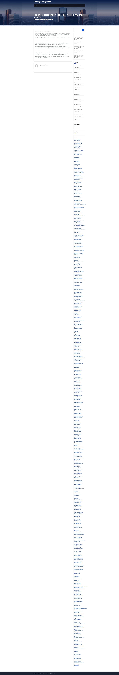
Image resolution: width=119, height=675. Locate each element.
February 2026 (76, 74)
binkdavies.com (76, 375)
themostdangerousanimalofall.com (80, 357)
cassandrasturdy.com (77, 342)
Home (35, 5)
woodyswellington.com (78, 598)
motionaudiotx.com (77, 654)
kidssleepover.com (77, 164)
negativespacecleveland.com (79, 446)
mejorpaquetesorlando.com (78, 278)
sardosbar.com (76, 258)
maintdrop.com (76, 190)
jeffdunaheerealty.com (78, 537)
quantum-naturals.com (78, 615)
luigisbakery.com (77, 573)
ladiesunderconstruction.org (78, 219)
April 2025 (76, 96)
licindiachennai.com (77, 144)
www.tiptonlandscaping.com (79, 567)
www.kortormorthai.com (78, 544)
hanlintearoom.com (77, 633)
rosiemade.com (76, 272)
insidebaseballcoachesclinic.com (79, 623)
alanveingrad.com (77, 435)
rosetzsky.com (76, 392)
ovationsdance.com (77, 310)
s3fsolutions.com (77, 232)
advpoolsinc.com (77, 478)
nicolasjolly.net (76, 384)
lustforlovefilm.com (77, 382)
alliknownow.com (77, 360)
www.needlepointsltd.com (78, 558)
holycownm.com (77, 462)
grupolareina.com (77, 214)
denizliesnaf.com (77, 487)
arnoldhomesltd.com (77, 242)
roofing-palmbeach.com (78, 239)
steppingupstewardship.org (78, 569)
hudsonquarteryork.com (78, 602)
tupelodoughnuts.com (78, 274)
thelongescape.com (77, 427)
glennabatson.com (77, 367)
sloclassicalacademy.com (78, 364)
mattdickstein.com (77, 519)
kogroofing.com (77, 194)
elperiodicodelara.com (78, 141)
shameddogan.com (77, 509)
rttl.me (75, 655)
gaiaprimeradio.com (77, 423)
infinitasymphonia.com (78, 385)
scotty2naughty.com (77, 398)
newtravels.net (76, 165)
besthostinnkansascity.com (78, 659)
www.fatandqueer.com (78, 545)
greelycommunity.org (77, 389)
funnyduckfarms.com (77, 634)
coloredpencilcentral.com (78, 243)
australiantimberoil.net (78, 222)
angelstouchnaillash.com (78, 282)
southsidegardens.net (77, 591)
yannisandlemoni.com (78, 265)
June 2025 (76, 92)
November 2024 (77, 109)
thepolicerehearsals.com (78, 359)
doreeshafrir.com (77, 399)
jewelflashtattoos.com (77, 182)
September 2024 (77, 114)
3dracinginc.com (77, 354)
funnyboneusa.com (77, 455)
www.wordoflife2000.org (78, 253)
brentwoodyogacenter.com (78, 566)
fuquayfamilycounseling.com (79, 645)
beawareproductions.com (78, 402)
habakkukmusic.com (77, 523)
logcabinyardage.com (77, 515)
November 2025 (77, 82)
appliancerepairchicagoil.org (79, 172)
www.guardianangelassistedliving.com (80, 608)
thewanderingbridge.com (78, 410)
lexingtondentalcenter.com (78, 296)
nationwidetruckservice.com (78, 463)
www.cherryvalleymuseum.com (79, 215)
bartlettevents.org (77, 211)
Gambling (36, 19)
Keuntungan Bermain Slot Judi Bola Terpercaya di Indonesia (78, 56)
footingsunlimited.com (78, 551)
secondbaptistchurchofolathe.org (79, 648)
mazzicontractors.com (77, 594)
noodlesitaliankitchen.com (78, 178)
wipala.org (76, 331)
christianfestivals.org (77, 431)
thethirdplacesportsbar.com (78, 595)
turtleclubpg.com (77, 464)
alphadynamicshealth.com (78, 630)
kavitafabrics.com (77, 459)
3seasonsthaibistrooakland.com (79, 320)
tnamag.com (76, 498)
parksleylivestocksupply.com (79, 327)
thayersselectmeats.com (78, 501)
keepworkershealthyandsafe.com (79, 176)
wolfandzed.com (77, 576)
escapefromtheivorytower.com (79, 235)
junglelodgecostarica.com (78, 430)
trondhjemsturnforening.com (79, 609)
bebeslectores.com (77, 221)
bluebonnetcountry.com (78, 186)
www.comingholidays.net (78, 350)
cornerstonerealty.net (77, 584)
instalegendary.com (77, 175)
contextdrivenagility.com (78, 403)
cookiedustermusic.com (78, 456)
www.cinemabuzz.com (78, 579)
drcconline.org (76, 474)
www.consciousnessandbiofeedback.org (80, 586)
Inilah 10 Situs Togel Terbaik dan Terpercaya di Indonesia (79, 47)
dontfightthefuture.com (78, 240)
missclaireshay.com (77, 139)
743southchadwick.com (78, 236)
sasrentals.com (76, 288)
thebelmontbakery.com (78, 168)
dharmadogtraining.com (78, 652)
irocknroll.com (76, 251)
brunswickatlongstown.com (78, 416)
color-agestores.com (77, 329)
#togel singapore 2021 (48, 19)
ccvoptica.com (76, 570)
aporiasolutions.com (77, 502)
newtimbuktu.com (77, 158)
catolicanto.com (76, 314)
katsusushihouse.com (77, 388)
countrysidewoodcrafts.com (78, 171)
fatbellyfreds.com (77, 599)
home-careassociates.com (78, 324)
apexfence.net (76, 665)
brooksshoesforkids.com (78, 499)
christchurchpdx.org (77, 377)
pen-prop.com (76, 530)
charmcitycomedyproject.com (79, 400)
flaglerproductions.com (78, 370)
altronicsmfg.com (77, 160)
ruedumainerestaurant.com (78, 391)
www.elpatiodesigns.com (78, 601)
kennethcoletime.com (77, 413)
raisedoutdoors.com (77, 247)
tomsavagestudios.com (78, 304)
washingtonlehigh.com (42, 2)
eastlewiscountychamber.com (79, 361)
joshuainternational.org (78, 527)
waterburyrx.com (77, 477)
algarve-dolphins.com (77, 434)
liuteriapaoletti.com (77, 448)
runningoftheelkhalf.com (78, 535)
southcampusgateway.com (78, 201)
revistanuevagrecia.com (78, 395)
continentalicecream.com (78, 373)
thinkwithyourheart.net (78, 249)
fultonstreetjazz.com (77, 210)
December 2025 (77, 79)
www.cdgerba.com (77, 605)
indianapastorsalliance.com (78, 481)
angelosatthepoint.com (78, 480)
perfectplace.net (77, 318)
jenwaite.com (76, 636)
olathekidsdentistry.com (78, 275)
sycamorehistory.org (77, 583)
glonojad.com (76, 393)
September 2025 (77, 87)
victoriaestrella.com (77, 467)
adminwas (45, 65)
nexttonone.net (76, 524)
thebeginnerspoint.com (78, 349)
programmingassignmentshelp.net (80, 162)
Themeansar (53, 673)
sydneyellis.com (77, 297)
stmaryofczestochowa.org (78, 407)
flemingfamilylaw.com (78, 641)
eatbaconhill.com (77, 161)
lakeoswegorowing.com (78, 644)
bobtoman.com (76, 192)
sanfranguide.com (77, 352)
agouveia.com (76, 647)
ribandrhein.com (77, 311)
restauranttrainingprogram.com (79, 300)
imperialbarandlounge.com (78, 246)
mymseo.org (76, 650)
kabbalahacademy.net (77, 283)
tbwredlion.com (76, 612)
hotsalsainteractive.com (78, 148)
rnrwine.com (76, 643)
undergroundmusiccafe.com (78, 662)
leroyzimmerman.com (78, 638)
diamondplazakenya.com (78, 611)
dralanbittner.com (77, 264)
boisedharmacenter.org (78, 328)
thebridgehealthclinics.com (78, 506)
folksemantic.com (77, 257)
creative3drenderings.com (78, 512)
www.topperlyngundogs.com (79, 534)
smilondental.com (77, 285)
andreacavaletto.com (77, 325)
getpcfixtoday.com (77, 183)
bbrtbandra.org (76, 185)
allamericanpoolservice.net (78, 302)
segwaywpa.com (77, 503)
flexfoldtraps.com (77, 541)
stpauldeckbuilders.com (78, 549)
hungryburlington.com (78, 414)
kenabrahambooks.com (78, 378)
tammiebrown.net (77, 424)
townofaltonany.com (77, 444)
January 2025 (76, 104)
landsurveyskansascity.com (78, 548)
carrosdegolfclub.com (77, 228)
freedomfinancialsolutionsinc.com (79, 540)
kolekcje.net (76, 313)
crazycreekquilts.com (77, 374)
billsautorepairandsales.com (78, 613)
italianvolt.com (76, 260)
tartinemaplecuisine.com (78, 417)
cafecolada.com (76, 346)
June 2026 (76, 69)
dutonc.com (76, 425)
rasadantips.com (77, 157)
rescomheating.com (77, 657)
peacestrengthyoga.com (78, 538)
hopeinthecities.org (77, 338)
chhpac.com (76, 651)
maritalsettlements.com (78, 439)
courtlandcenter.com (77, 470)
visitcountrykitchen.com (78, 432)
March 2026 (76, 72)
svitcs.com (76, 491)
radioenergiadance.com (78, 197)
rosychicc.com (76, 334)
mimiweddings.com (77, 658)
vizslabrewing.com (77, 263)
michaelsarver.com (77, 290)
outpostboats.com (77, 335)
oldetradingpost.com (77, 218)
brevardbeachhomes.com (78, 233)
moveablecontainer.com (78, 212)
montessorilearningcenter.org (79, 616)
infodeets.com (76, 147)
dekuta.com (76, 577)
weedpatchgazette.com (78, 267)
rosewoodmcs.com (77, 581)
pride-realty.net (76, 629)
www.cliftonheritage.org (78, 562)
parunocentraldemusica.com (79, 606)
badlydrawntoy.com (77, 520)
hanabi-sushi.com (77, 574)
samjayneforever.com (77, 619)
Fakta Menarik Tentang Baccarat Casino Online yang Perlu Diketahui (78, 51)
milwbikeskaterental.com (78, 441)
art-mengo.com (76, 421)
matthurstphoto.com (77, 620)
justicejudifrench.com (77, 409)
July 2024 (76, 119)
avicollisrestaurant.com (78, 473)
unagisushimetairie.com (78, 180)
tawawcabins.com (77, 256)
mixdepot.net (76, 580)
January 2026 (76, 77)
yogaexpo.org (76, 322)
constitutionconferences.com (79, 488)
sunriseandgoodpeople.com (78, 449)
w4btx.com (76, 281)
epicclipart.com (76, 187)
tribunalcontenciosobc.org (78, 363)
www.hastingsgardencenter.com (79, 588)
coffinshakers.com (77, 406)
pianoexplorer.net (77, 590)
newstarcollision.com (77, 286)
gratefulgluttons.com (77, 339)
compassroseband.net (77, 494)
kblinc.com (76, 268)
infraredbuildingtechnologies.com (79, 225)
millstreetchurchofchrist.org (78, 626)
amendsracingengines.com (78, 542)
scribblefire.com (77, 321)
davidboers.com (77, 516)
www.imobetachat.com (78, 517)
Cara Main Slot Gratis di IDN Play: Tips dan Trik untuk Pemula (79, 38)
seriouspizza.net (77, 492)
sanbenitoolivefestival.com (78, 343)
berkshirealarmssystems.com (79, 261)
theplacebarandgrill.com (78, 476)
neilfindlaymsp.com (77, 471)
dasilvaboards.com (77, 366)
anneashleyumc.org (77, 547)
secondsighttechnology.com (78, 289)
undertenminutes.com (78, 154)
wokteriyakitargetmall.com (78, 295)
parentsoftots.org (77, 510)
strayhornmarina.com (77, 368)
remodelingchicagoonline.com (79, 565)
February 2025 (76, 101)
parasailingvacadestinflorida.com (79, 627)
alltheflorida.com (77, 622)
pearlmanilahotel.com (77, 189)
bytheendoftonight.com (78, 336)
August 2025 (76, 89)
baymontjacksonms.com (78, 442)
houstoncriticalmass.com (78, 356)
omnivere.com (76, 155)
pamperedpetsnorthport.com (79, 271)
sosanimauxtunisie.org (78, 193)
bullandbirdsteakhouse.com (78, 559)
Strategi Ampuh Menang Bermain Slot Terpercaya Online (78, 42)
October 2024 (76, 111)
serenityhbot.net (77, 526)
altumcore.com (76, 495)
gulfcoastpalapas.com (77, 505)
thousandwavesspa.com (78, 469)
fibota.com (76, 604)
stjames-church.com (77, 396)
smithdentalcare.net (77, 661)
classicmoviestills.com (77, 345)
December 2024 (77, 106)
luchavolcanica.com (77, 460)
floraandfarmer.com (77, 231)
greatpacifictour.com (77, 466)
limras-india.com (77, 140)
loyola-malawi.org (77, 332)
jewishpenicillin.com (77, 303)
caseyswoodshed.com (77, 484)
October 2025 (76, 84)
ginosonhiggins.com (77, 437)
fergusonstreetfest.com (78, 618)
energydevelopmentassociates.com (80, 229)
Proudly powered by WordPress (38, 673)
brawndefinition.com (77, 371)
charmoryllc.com (77, 353)
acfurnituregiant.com (77, 153)
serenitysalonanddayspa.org (78, 150)
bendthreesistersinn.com (78, 452)
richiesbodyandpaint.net (78, 143)
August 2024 (76, 116)
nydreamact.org (77, 179)
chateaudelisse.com (77, 203)
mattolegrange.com (77, 428)
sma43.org (76, 563)
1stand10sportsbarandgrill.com (79, 279)
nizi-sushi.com (76, 420)
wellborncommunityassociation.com (80, 204)
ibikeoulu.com (76, 405)
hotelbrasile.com (77, 208)
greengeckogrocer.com (78, 292)
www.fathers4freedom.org (78, 533)
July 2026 (76, 67)
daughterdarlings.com (78, 146)
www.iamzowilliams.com (78, 587)
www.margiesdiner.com (78, 555)
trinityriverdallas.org (77, 317)
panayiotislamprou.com (78, 200)
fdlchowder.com (77, 556)
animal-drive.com (77, 496)
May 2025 (76, 94)
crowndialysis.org (77, 299)
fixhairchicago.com (77, 485)
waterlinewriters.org (77, 508)
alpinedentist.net (77, 196)
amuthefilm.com (77, 381)
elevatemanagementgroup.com (79, 637)
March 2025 (76, 99)
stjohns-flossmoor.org (77, 453)
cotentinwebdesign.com (78, 217)
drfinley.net (76, 640)
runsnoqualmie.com (77, 552)
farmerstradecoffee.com (78, 513)
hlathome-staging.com (78, 293)
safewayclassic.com (77, 169)
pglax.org (75, 445)
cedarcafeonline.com (77, 151)
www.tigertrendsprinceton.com (79, 531)
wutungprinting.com (77, 438)
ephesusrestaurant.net (78, 597)
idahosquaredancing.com (78, 254)
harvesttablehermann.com (78, 226)
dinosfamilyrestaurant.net (78, 224)
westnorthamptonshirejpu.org (79, 207)
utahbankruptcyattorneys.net (79, 250)
